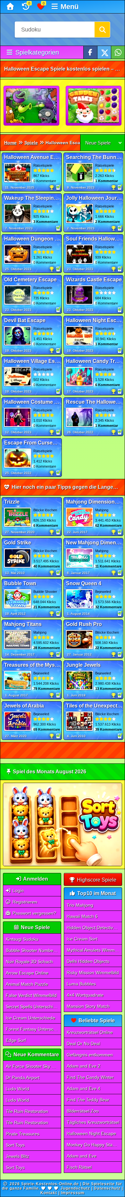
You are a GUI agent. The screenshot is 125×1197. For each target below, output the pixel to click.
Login (17, 890)
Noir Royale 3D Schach (29, 961)
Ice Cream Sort (82, 938)
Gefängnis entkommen (90, 1054)
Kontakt (48, 1193)
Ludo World (17, 1088)
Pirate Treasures (22, 1133)
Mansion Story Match (88, 1006)
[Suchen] (102, 30)
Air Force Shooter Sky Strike (34, 1066)
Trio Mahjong (80, 905)
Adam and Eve (81, 1155)
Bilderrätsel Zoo (83, 1110)
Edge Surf (16, 1040)
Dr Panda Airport (22, 1077)
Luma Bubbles (81, 983)
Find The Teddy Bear (88, 1099)
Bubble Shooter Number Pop (34, 950)
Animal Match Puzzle (27, 984)
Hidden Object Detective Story (94, 927)
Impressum (73, 1193)
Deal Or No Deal (83, 1043)
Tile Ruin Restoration (27, 1111)
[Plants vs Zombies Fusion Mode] (31, 106)
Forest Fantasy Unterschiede (34, 1029)
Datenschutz (107, 1188)
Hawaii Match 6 (82, 916)
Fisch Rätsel (79, 1167)
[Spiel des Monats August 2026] (62, 864)
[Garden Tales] (93, 106)
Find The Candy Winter (90, 1077)
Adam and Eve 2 (83, 1066)
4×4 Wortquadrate (85, 995)
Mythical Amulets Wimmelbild (94, 950)
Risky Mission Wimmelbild (93, 972)
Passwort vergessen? (33, 913)
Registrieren (24, 901)
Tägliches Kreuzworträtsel (93, 1122)
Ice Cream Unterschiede (30, 1017)
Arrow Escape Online (27, 972)
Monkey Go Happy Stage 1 (94, 1144)
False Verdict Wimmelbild (31, 995)
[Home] (11, 6)
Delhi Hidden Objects (88, 961)
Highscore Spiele (96, 880)
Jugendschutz (75, 1188)
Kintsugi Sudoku (22, 939)
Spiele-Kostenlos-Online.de (50, 1184)
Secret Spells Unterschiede (33, 1006)
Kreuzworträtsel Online (90, 1032)
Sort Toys (15, 1145)
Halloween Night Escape (91, 1133)
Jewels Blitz (17, 1156)
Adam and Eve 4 (83, 1088)
